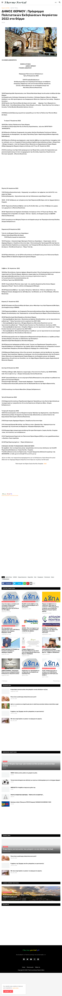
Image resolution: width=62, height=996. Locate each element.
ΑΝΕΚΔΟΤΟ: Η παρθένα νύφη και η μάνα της (23, 787)
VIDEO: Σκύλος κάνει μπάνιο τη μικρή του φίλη (24, 772)
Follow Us (37, 967)
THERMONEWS (5, 579)
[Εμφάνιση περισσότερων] (34, 583)
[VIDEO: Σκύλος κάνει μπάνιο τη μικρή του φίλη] (6, 774)
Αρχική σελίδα (5, 8)
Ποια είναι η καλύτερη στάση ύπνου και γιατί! (23, 696)
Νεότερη (5, 681)
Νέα (35, 577)
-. (7, 494)
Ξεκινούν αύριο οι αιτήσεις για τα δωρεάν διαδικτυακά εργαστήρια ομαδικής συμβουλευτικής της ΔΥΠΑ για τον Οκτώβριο (10, 606)
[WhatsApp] (24, 583)
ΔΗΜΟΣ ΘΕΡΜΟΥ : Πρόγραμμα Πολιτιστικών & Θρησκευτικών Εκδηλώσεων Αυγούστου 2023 (10, 672)
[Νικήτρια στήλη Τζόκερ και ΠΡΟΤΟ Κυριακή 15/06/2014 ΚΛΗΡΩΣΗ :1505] (6, 804)
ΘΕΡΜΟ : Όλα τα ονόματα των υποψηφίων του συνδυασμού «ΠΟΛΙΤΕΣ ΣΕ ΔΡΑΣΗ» (30, 629)
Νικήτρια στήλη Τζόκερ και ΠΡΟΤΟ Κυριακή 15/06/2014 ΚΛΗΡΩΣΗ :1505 (31, 802)
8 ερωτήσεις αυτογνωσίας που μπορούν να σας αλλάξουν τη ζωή (29, 689)
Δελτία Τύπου (14, 8)
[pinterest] (38, 959)
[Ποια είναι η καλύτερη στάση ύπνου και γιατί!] (6, 698)
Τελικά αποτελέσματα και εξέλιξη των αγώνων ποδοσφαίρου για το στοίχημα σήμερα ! (35, 780)
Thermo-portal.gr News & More (36, 970)
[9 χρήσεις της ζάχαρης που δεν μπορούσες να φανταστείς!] (6, 713)
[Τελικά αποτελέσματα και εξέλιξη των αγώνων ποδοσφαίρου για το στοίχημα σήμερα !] (6, 782)
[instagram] (34, 959)
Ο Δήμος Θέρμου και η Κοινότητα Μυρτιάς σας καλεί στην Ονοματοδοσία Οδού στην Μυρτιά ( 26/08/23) (31, 651)
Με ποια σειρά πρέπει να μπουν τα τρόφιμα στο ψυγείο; (26, 718)
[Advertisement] (31, 172)
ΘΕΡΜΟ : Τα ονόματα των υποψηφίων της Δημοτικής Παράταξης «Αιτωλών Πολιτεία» (50, 630)
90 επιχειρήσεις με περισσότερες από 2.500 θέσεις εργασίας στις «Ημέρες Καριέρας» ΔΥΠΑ (11, 630)
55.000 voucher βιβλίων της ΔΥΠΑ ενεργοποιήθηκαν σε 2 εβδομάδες (30, 605)
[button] (2, 2)
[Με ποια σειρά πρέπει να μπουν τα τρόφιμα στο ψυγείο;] (6, 720)
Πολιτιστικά (47, 577)
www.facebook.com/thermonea (10, 495)
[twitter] (27, 959)
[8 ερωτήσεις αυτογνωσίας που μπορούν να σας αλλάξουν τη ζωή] (6, 691)
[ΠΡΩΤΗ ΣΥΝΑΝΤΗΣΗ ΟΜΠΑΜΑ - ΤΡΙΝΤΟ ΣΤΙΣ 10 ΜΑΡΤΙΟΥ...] (6, 796)
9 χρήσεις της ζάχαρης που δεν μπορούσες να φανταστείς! (27, 711)
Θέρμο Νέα (30, 577)
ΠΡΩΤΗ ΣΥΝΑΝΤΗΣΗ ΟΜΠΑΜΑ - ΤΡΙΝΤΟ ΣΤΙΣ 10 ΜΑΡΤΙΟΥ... (27, 794)
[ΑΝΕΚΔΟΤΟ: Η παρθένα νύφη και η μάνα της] (6, 789)
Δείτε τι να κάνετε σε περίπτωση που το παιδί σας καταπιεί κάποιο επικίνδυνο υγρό (34, 704)
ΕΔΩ (45, 463)
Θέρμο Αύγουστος (22, 577)
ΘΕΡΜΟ (15, 577)
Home (23, 967)
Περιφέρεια (40, 577)
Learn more (15, 988)
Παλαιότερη (56, 681)
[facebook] (24, 959)
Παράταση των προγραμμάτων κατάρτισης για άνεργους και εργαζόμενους (30, 672)
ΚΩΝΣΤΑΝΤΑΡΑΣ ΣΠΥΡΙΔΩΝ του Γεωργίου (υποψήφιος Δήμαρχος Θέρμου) (10, 651)
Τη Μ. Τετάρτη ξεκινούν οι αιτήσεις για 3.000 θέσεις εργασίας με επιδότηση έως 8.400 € (50, 673)
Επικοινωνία (30, 967)
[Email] (31, 583)
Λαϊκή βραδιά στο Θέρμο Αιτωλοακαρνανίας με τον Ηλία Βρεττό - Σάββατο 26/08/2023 (51, 651)
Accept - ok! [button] (8, 991)
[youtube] (31, 959)
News (52, 577)
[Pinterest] (27, 583)
